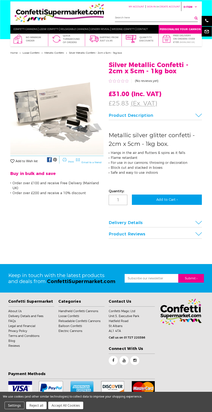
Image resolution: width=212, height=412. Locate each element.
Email (207, 31)
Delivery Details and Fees (25, 316)
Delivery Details (126, 222)
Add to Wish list (27, 161)
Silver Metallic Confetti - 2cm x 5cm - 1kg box (95, 52)
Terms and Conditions (23, 336)
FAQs (12, 321)
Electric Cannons (70, 331)
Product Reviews (127, 233)
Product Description (131, 115)
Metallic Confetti (54, 52)
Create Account (169, 6)
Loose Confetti (31, 52)
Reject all (36, 405)
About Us (15, 311)
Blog (11, 341)
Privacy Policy (17, 331)
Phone (207, 21)
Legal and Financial (21, 326)
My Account (136, 6)
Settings (14, 405)
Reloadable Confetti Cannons (79, 321)
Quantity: (117, 191)
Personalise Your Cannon (180, 29)
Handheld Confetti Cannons (78, 311)
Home (14, 52)
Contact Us (120, 301)
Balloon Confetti (70, 326)
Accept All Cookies (66, 405)
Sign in (151, 6)
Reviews (14, 346)
